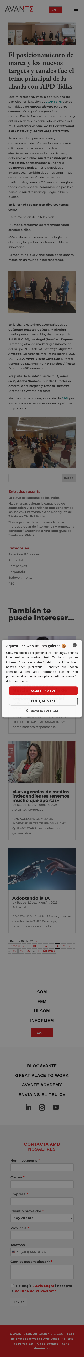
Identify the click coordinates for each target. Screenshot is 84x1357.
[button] (42, 710)
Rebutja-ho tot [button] (43, 701)
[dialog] (42, 678)
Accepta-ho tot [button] (43, 690)
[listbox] (75, 645)
